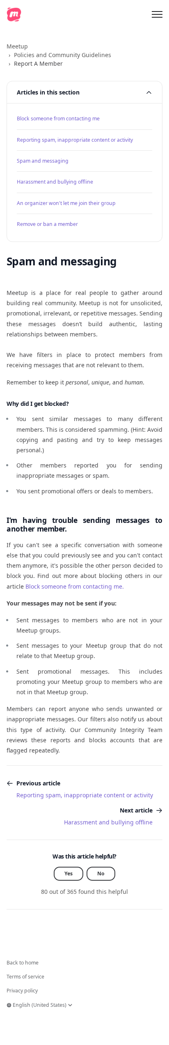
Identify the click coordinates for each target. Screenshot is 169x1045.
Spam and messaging (43, 160)
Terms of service (25, 976)
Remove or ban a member (47, 224)
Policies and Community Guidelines (62, 55)
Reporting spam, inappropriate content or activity (75, 139)
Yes (68, 873)
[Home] (14, 14)
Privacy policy (22, 990)
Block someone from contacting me (58, 118)
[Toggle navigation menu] (157, 14)
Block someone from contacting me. (74, 586)
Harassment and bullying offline (55, 181)
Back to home (23, 962)
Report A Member (38, 63)
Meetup (17, 46)
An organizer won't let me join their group (66, 203)
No (101, 873)
